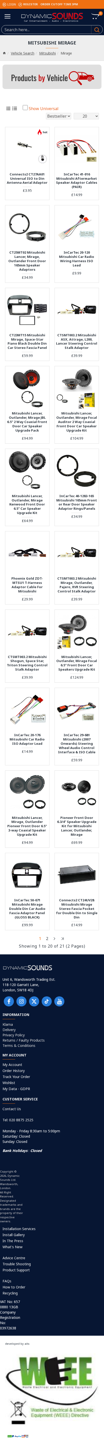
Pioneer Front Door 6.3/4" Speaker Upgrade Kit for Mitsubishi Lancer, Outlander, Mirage (76, 826)
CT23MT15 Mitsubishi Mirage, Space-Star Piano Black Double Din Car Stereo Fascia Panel (27, 341)
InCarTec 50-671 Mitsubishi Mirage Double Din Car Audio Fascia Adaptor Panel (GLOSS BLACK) (27, 908)
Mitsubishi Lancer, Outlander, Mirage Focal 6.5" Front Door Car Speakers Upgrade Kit (76, 663)
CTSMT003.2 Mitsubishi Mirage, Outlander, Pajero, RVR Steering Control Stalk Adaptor (76, 584)
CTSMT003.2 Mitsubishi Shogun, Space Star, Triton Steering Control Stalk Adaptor (27, 663)
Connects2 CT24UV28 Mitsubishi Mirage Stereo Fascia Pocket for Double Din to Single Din (76, 908)
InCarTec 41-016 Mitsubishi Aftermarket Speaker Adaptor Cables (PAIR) (76, 180)
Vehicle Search (22, 53)
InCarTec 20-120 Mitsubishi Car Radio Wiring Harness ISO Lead (76, 258)
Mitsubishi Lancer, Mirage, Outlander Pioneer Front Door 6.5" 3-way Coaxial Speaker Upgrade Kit (27, 826)
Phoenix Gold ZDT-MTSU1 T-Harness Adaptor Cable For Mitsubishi (27, 584)
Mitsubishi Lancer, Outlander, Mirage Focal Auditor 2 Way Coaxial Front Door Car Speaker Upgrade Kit (76, 421)
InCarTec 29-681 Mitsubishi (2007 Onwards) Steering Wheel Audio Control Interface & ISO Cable (76, 743)
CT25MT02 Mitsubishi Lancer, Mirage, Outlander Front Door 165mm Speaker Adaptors (27, 260)
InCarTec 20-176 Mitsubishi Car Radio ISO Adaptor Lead (27, 739)
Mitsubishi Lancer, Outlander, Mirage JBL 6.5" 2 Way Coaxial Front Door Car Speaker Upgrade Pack (27, 421)
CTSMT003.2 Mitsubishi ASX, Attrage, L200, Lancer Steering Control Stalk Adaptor (76, 341)
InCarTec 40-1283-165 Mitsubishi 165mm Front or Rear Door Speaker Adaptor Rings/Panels (76, 502)
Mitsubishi (47, 53)
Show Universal (44, 108)
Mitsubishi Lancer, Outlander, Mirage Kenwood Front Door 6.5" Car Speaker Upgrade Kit (27, 504)
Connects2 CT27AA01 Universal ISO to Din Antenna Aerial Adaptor (27, 178)
